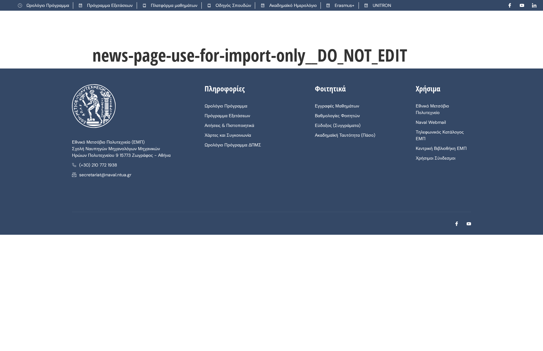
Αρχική (185, 28)
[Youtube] (519, 5)
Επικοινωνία (420, 28)
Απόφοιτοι (327, 28)
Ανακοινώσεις (369, 28)
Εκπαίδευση (255, 28)
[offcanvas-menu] (527, 28)
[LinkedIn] (531, 5)
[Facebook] (507, 5)
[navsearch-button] (511, 29)
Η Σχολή (214, 28)
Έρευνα (295, 28)
